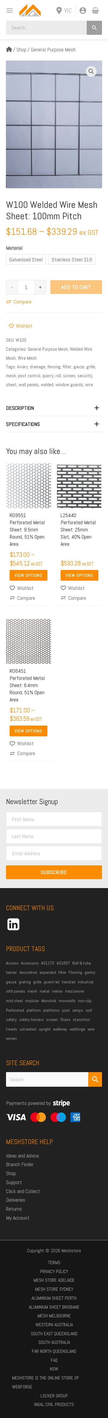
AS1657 (63, 963)
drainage (37, 367)
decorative (28, 972)
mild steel (14, 1000)
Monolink (48, 1000)
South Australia (54, 1342)
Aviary (22, 367)
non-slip (85, 1000)
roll (58, 375)
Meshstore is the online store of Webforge (45, 1382)
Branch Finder (20, 1164)
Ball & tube (81, 963)
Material (14, 247)
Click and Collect (23, 1191)
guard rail (51, 982)
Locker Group (54, 1396)
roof (89, 1010)
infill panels (15, 991)
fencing (54, 367)
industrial (86, 982)
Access (12, 963)
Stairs (65, 1019)
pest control (29, 375)
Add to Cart (76, 286)
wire (89, 384)
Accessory (30, 963)
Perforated (15, 1010)
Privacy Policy (54, 1271)
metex (57, 991)
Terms (54, 1262)
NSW (54, 1369)
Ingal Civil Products (54, 1404)
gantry (90, 972)
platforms (51, 1010)
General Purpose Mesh (53, 49)
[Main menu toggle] (7, 10)
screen (69, 375)
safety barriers (31, 1019)
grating (25, 982)
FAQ (54, 1360)
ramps (77, 1010)
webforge (77, 1029)
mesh (11, 375)
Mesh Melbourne (54, 1316)
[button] (91, 71)
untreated (28, 1029)
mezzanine (74, 991)
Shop (21, 49)
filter (67, 367)
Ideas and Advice (22, 1155)
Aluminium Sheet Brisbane (54, 1307)
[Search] (94, 28)
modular (32, 1000)
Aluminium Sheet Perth (54, 1298)
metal (45, 991)
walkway (60, 1029)
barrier (11, 972)
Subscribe (54, 872)
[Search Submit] (95, 1079)
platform (33, 1010)
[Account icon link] (82, 10)
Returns (14, 1208)
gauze (79, 367)
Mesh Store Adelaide (54, 1280)
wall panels (29, 384)
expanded (48, 972)
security (84, 375)
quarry (47, 375)
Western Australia (54, 1325)
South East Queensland (54, 1333)
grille (90, 367)
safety (11, 1019)
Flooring (75, 972)
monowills (67, 1000)
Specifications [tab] (23, 424)
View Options (28, 575)
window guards (69, 384)
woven (11, 1038)
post (66, 1010)
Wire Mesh (27, 358)
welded (47, 384)
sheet (11, 384)
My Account (17, 1217)
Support (14, 1182)
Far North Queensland (54, 1351)
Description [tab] (20, 407)
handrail (68, 982)
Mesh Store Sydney (54, 1289)
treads (11, 1029)
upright (45, 1029)
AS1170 (47, 963)
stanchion (81, 1019)
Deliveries (15, 1199)
